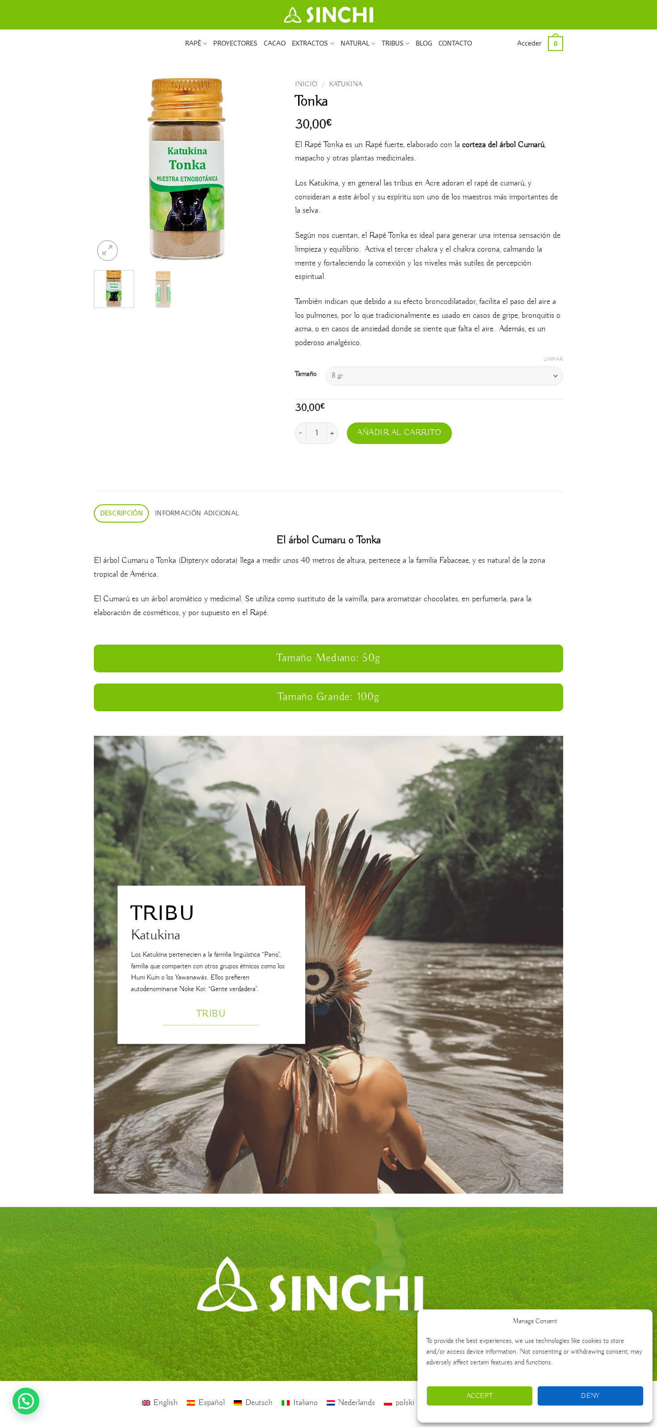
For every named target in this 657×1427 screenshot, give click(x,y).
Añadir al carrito (399, 432)
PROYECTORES (235, 43)
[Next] (266, 169)
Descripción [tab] (121, 513)
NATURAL (355, 43)
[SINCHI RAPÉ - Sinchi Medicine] (328, 15)
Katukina (345, 84)
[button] (529, 43)
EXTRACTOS (310, 43)
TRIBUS (393, 43)
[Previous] (109, 169)
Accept (480, 1396)
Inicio (306, 84)
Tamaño (305, 374)
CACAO (275, 43)
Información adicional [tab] (197, 513)
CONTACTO (455, 43)
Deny (590, 1396)
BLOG (424, 43)
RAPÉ (193, 43)
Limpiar (553, 359)
